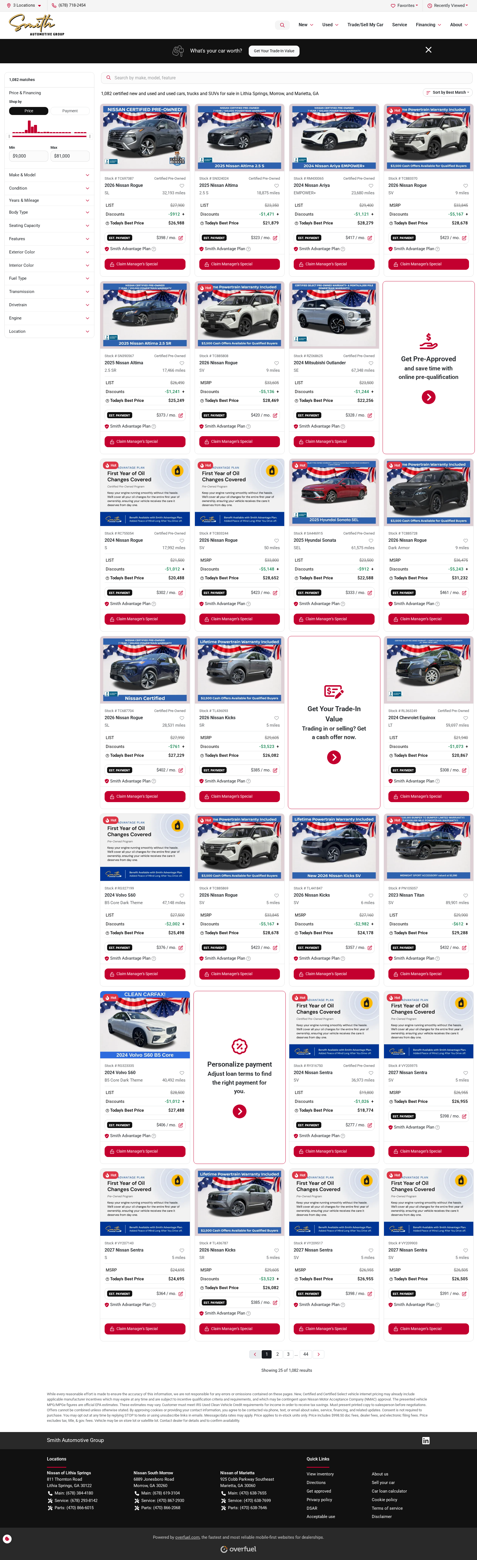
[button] (25, 5)
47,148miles (174, 902)
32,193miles (174, 192)
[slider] (9, 136)
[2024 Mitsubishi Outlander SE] (334, 315)
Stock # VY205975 (402, 1066)
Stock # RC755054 (119, 533)
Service (399, 24)
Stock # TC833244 (213, 533)
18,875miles (268, 192)
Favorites (406, 5)
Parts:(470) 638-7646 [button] (247, 1507)
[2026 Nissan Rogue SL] (145, 137)
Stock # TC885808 (213, 356)
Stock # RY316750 (308, 1066)
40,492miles (174, 1080)
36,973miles (363, 1080)
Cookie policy (384, 1499)
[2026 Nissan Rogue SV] (429, 137)
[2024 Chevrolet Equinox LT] (429, 669)
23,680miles (363, 192)
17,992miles (174, 547)
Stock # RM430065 (309, 178)
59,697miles (457, 725)
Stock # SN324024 (214, 178)
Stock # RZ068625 (308, 356)
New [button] (303, 24)
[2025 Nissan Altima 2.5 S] (240, 137)
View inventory (320, 1474)
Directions (316, 1482)
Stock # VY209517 (308, 1243)
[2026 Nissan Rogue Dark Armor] (429, 492)
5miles (273, 725)
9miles (462, 192)
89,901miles (457, 902)
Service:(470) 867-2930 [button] (162, 1500)
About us (380, 1474)
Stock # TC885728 (402, 533)
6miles (368, 902)
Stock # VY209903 (402, 1243)
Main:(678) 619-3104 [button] (160, 1493)
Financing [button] (425, 24)
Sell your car (383, 1482)
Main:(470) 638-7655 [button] (247, 1493)
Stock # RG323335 (119, 1066)
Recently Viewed (449, 5)
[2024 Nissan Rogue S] (145, 492)
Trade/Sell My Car (365, 24)
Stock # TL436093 (213, 711)
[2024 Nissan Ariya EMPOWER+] (334, 137)
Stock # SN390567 (119, 356)
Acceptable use (321, 1516)
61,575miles (363, 547)
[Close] (428, 50)
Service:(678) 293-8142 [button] (76, 1500)
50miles (272, 547)
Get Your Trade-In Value (274, 51)
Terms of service (387, 1508)
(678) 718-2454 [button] (72, 5)
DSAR (312, 1508)
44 (305, 1354)
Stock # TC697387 (119, 178)
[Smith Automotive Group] (37, 25)
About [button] (456, 24)
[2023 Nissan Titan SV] (429, 847)
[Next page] (318, 1354)
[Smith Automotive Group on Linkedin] (423, 1440)
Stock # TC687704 (119, 711)
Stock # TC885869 (213, 888)
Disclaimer (382, 1516)
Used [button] (327, 24)
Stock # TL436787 (213, 1243)
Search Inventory (282, 25)
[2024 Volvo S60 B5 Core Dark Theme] (145, 847)
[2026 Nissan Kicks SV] (334, 847)
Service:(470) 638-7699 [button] (249, 1500)
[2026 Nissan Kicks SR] (240, 669)
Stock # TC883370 (402, 178)
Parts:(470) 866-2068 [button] (160, 1507)
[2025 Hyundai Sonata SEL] (334, 492)
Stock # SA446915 (308, 533)
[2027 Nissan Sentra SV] (429, 1024)
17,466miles (174, 370)
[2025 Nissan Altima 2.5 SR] (145, 315)
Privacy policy (319, 1499)
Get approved (319, 1491)
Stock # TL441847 (308, 888)
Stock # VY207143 (119, 1243)
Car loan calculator (389, 1491)
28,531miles (174, 725)
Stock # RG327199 (119, 888)
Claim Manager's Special (137, 264)
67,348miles (363, 370)
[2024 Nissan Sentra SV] (334, 1024)
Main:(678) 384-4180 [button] (74, 1493)
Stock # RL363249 (402, 711)
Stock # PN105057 (403, 888)
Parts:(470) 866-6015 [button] (74, 1507)
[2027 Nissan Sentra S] (145, 1202)
